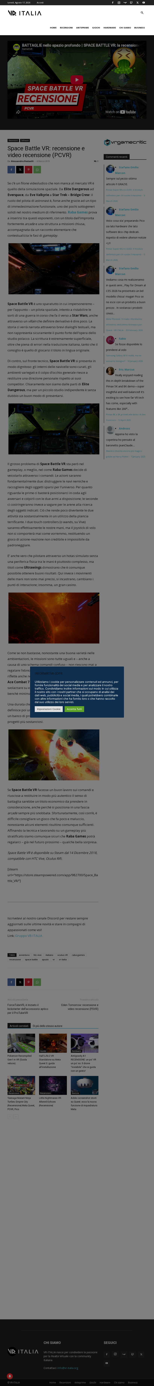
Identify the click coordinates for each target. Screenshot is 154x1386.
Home (53, 27)
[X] (137, 2)
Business (139, 27)
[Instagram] (119, 2)
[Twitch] (131, 2)
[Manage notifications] (10, 1376)
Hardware (109, 27)
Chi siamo (125, 27)
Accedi (40, 2)
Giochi (96, 27)
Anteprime (82, 27)
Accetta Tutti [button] (74, 709)
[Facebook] (113, 2)
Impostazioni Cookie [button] (48, 709)
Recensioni (66, 27)
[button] (141, 13)
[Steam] (125, 2)
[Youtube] (143, 2)
